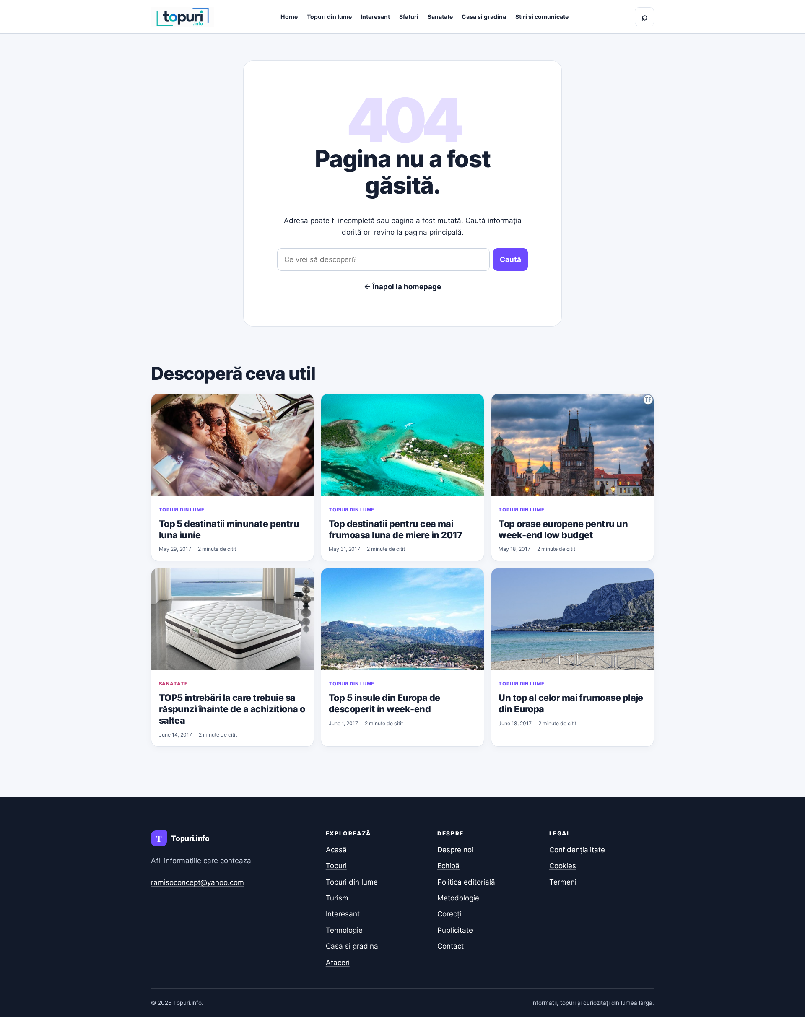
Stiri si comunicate (542, 16)
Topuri (336, 865)
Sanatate (440, 16)
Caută (510, 259)
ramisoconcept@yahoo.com (197, 882)
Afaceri (338, 962)
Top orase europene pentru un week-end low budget (563, 529)
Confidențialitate (577, 850)
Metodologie (458, 898)
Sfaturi (408, 16)
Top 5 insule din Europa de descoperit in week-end (384, 703)
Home (289, 16)
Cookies (562, 865)
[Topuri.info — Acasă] (182, 17)
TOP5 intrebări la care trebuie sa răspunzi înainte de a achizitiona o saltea (232, 709)
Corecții (450, 914)
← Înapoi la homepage (402, 287)
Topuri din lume (329, 16)
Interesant (375, 16)
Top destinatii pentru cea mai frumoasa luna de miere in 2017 (395, 529)
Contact (450, 946)
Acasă (336, 850)
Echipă (448, 865)
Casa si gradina (484, 16)
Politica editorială (466, 882)
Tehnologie (344, 930)
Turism (337, 898)
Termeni (562, 882)
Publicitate (455, 930)
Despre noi (455, 850)
